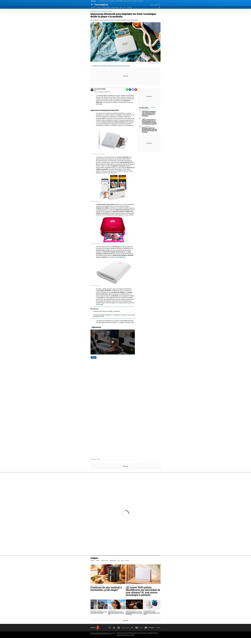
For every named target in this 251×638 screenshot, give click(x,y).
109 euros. (114, 172)
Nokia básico (141, 1)
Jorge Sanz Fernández (99, 89)
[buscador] (159, 5)
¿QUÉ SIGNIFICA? (145, 126)
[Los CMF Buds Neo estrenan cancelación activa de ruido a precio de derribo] (152, 604)
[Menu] (159, 7)
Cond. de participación (142, 632)
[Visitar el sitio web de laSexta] (114, 628)
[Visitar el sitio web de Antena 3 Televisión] (109, 628)
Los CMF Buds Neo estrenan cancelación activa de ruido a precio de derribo (151, 613)
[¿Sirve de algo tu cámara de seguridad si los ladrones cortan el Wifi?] (99, 604)
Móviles (99, 7)
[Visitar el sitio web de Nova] (123, 628)
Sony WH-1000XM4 (119, 1)
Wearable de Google (127, 1)
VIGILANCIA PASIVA (130, 585)
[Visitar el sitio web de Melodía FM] (146, 628)
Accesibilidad (131, 635)
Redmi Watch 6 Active (104, 1)
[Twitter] (94, 90)
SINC (121, 7)
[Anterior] (98, 1)
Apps (124, 7)
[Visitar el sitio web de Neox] (119, 628)
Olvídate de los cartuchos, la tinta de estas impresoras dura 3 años (111, 66)
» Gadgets (98, 459)
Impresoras (96, 327)
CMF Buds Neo (112, 1)
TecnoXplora (93, 459)
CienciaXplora (115, 7)
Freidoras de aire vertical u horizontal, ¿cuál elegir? (106, 311)
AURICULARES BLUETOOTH (149, 610)
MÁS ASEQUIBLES (112, 610)
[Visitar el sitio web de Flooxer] (158, 628)
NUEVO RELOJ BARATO (131, 610)
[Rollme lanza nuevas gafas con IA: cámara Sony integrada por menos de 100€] (116, 604)
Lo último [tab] (153, 107)
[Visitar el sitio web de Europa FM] (141, 628)
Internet (129, 7)
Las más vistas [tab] (143, 107)
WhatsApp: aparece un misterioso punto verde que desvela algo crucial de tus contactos (149, 130)
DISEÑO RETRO (145, 110)
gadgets (93, 357)
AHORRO (144, 118)
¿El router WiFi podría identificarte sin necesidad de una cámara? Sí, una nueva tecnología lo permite (143, 591)
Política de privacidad (125, 632)
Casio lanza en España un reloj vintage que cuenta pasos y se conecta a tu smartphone (149, 113)
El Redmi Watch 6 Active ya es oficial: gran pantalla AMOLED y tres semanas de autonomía (134, 613)
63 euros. (100, 304)
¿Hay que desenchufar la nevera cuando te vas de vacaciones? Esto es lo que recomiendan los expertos (149, 122)
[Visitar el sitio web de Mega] (128, 628)
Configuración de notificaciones (123, 635)
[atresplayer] (153, 5)
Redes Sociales (106, 7)
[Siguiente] (160, 1)
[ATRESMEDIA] (94, 627)
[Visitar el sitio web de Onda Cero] (137, 628)
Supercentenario (135, 1)
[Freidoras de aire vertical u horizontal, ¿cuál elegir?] (107, 574)
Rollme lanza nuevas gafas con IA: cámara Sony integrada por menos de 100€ (116, 613)
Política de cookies (133, 632)
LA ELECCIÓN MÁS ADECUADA (97, 585)
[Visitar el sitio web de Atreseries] (132, 628)
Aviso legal (119, 632)
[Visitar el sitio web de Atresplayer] (152, 628)
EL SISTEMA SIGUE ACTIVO (96, 610)
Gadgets (93, 7)
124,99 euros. (122, 257)
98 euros (111, 215)
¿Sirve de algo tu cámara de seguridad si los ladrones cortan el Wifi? (98, 612)
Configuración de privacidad (152, 632)
